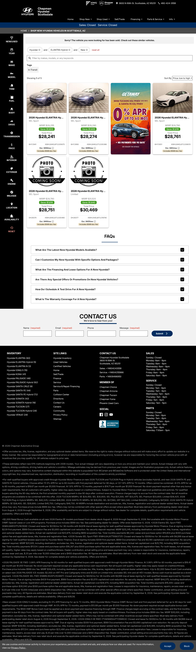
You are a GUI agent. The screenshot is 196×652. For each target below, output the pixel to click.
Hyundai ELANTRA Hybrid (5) (21, 362)
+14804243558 (113, 368)
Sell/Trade (120, 19)
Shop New (84, 19)
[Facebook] (101, 414)
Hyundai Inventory (62, 358)
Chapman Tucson (108, 395)
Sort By (167, 78)
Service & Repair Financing (66, 386)
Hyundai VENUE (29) (17, 414)
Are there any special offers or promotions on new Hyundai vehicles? (76, 279)
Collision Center (61, 394)
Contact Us (58, 402)
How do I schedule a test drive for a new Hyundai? (65, 289)
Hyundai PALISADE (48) (19, 378)
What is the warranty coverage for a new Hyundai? (65, 299)
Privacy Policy (60, 414)
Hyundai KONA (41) (16, 374)
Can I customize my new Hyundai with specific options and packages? (77, 259)
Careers (57, 406)
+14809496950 (113, 376)
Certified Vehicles (62, 366)
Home (70, 19)
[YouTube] (111, 414)
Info (171, 19)
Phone (90, 328)
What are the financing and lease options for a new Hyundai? (72, 269)
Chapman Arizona (108, 391)
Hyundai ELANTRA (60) (18, 358)
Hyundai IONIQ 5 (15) (17, 370)
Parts (55, 390)
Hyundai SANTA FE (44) (19, 390)
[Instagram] (106, 414)
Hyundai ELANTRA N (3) (19, 366)
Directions (58, 398)
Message (130, 328)
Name (31, 328)
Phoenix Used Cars (109, 403)
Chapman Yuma (107, 399)
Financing (135, 19)
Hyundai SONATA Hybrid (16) (21, 402)
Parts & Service (154, 19)
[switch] (33, 70)
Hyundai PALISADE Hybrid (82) (22, 382)
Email (63, 328)
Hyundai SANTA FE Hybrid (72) (22, 394)
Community (59, 410)
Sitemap (57, 419)
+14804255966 (116, 372)
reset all (95, 50)
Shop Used (102, 19)
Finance (57, 378)
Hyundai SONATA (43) (18, 398)
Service (57, 382)
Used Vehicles (60, 362)
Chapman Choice (108, 387)
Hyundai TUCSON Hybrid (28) (22, 410)
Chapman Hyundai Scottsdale (45, 11)
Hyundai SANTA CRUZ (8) (20, 386)
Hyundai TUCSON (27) (18, 406)
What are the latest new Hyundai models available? (66, 249)
